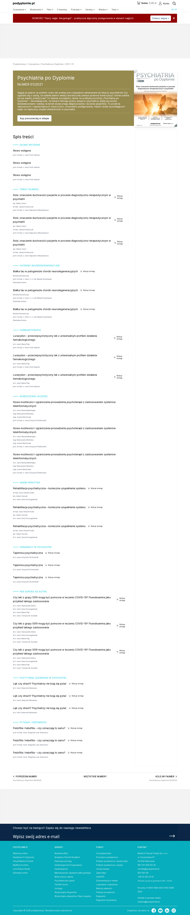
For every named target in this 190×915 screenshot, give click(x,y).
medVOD (100, 876)
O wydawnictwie (103, 853)
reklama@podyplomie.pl (149, 902)
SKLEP (174, 9)
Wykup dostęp (120, 197)
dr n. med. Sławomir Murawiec (25, 688)
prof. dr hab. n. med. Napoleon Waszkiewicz (31, 210)
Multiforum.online (20, 865)
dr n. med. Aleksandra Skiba (24, 606)
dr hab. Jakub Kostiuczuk (23, 207)
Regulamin (101, 896)
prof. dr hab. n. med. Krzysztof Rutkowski (29, 420)
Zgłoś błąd (101, 873)
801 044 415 (143, 873)
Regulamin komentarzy (106, 900)
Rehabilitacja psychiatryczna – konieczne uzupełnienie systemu (49, 488)
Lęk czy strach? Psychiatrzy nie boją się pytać (39, 683)
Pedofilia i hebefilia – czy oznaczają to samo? (39, 728)
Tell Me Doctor (61, 884)
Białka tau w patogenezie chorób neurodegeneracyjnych (45, 271)
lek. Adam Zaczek (20, 496)
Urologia (58, 888)
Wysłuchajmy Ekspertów (66, 892)
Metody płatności (104, 888)
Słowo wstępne (22, 150)
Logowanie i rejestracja (107, 884)
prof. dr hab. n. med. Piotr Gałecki (26, 155)
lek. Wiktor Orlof (19, 203)
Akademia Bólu (61, 853)
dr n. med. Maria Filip (21, 344)
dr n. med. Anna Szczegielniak (25, 499)
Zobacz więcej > (160, 18)
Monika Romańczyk (21, 276)
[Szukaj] (174, 3)
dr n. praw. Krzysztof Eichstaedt (26, 557)
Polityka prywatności (105, 892)
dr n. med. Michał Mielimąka (24, 410)
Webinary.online (20, 853)
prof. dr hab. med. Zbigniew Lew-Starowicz (30, 733)
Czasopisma (33, 64)
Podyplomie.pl (19, 64)
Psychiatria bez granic (65, 880)
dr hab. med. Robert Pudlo (23, 493)
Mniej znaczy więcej (64, 876)
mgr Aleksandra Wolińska (23, 414)
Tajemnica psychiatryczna (28, 552)
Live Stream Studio (21, 869)
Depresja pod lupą (63, 861)
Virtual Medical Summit (23, 861)
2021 (68, 64)
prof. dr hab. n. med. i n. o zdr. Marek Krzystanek (32, 279)
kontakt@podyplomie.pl (148, 869)
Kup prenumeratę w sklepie (34, 118)
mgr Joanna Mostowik (22, 417)
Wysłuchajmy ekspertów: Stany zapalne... (73, 896)
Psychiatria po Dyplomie (52, 64)
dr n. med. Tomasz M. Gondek (25, 616)
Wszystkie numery (95, 776)
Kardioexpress (61, 869)
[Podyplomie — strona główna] (23, 3)
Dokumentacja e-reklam (107, 880)
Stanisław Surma (19, 282)
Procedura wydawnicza (107, 857)
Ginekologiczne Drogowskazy (68, 865)
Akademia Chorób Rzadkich (67, 857)
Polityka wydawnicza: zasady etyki (112, 861)
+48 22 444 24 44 (146, 876)
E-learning (62, 9)
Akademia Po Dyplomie (23, 857)
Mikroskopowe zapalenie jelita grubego (73, 873)
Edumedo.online (20, 873)
